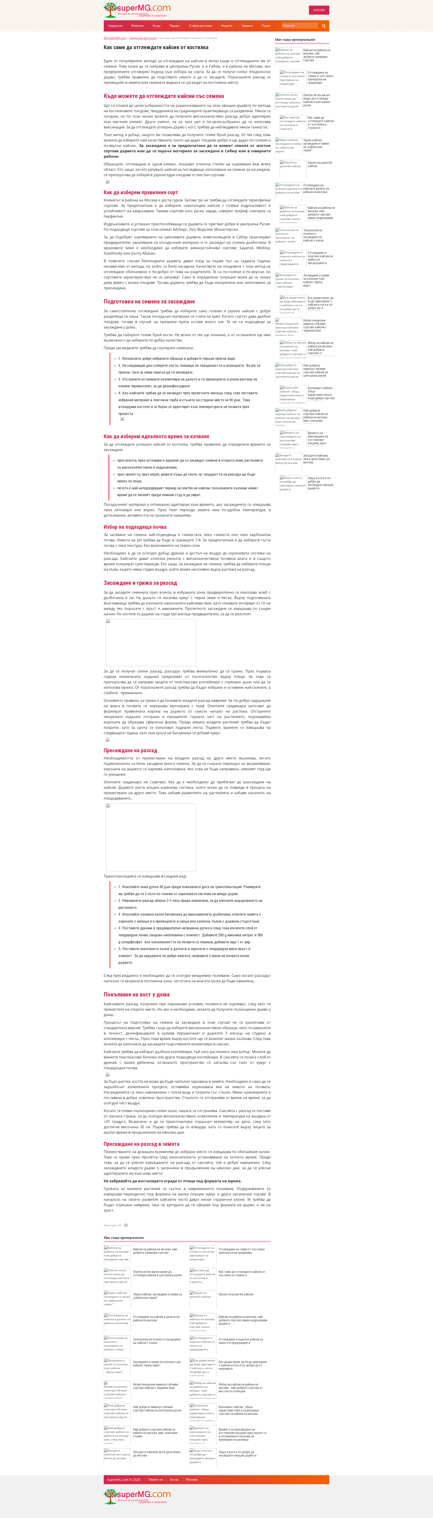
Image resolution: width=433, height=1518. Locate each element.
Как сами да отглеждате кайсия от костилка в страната (242, 1273)
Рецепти (226, 25)
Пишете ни (155, 1479)
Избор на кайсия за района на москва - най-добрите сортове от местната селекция (241, 1388)
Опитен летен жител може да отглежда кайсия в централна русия (157, 1273)
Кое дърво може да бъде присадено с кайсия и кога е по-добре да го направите (243, 1365)
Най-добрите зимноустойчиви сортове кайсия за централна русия (157, 1408)
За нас (174, 1479)
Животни (137, 25)
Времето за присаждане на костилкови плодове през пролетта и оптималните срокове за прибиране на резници (243, 1434)
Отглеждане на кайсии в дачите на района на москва (156, 1318)
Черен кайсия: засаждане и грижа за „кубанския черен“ (157, 1295)
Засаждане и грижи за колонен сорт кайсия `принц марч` (157, 1363)
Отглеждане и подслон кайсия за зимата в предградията (241, 1341)
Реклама (192, 1479)
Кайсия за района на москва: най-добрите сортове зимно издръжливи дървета (243, 1320)
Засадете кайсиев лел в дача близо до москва (157, 1453)
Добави (319, 10)
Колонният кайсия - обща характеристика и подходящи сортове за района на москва (239, 1410)
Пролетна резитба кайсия (236, 1294)
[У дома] (137, 17)
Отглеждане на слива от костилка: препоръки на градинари (242, 1250)
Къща (156, 25)
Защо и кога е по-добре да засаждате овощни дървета (237, 1453)
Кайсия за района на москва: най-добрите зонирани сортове (155, 1250)
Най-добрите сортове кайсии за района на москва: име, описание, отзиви (155, 1433)
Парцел (175, 25)
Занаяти (247, 25)
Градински (115, 25)
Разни (266, 25)
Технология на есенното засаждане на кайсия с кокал (157, 1341)
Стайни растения (200, 25)
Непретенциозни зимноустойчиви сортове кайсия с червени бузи (155, 1386)
